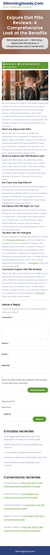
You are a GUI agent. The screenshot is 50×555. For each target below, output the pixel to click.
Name (5, 343)
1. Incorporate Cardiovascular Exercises (22, 452)
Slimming (36, 40)
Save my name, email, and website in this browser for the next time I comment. (24, 381)
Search (7, 414)
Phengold (11, 240)
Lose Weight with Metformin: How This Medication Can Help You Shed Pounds (22, 438)
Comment (7, 317)
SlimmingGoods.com (23, 3)
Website (6, 365)
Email (5, 354)
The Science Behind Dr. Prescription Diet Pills (25, 457)
